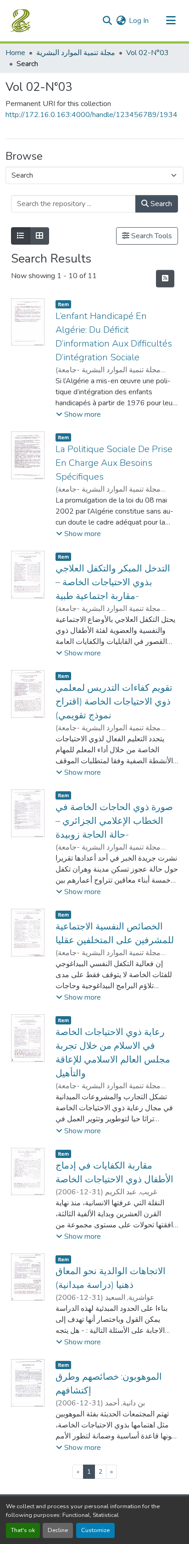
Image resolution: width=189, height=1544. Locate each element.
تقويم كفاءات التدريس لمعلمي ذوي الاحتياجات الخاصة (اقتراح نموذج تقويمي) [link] (114, 702)
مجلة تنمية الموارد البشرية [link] (75, 53)
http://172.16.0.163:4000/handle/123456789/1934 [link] (92, 115)
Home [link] (15, 53)
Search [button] (160, 204)
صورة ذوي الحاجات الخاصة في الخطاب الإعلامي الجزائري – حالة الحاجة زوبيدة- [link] (114, 821)
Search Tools (150, 236)
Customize (95, 1530)
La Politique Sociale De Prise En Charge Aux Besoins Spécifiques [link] (114, 463)
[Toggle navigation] (170, 20)
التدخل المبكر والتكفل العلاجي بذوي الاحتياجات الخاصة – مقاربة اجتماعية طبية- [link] (113, 582)
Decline (58, 1530)
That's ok (23, 1530)
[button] (21, 20)
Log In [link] (139, 21)
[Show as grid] (39, 236)
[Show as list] (20, 236)
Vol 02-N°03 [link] (147, 53)
